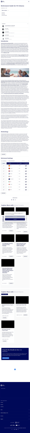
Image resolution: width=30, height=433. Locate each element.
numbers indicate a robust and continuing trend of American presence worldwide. (14, 84)
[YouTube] (16, 429)
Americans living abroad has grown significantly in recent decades (14, 93)
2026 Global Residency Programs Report (7, 305)
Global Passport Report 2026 (21, 304)
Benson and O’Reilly (21, 55)
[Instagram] (14, 429)
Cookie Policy (12, 214)
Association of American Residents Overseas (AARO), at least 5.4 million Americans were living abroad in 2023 (15, 82)
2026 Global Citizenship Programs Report (6, 330)
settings (19, 213)
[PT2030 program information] (15, 425)
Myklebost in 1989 (6, 52)
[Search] (28, 160)
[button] (11, 199)
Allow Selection (15, 216)
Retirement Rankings (4, 15)
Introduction (3, 12)
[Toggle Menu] (28, 1)
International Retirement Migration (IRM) (7, 43)
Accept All (15, 219)
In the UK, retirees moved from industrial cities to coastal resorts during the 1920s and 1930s (14, 47)
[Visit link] (7, 211)
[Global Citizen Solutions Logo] (3, 1)
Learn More (3, 154)
